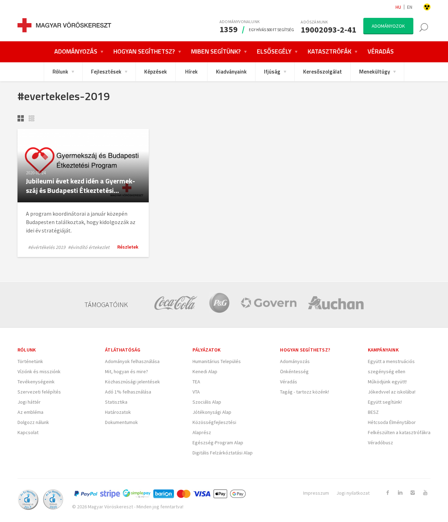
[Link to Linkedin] (400, 492)
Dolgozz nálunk (33, 422)
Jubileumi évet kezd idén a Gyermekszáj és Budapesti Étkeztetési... (80, 185)
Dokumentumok (121, 422)
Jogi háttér (29, 402)
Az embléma (30, 412)
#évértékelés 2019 (46, 247)
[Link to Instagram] (412, 492)
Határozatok (118, 412)
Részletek (127, 247)
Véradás (288, 381)
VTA (196, 392)
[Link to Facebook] (387, 492)
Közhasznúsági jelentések (132, 381)
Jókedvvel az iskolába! (391, 392)
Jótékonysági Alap (211, 412)
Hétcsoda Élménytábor (392, 422)
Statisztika (116, 402)
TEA (196, 381)
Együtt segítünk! (385, 402)
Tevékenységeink (36, 381)
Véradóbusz (380, 442)
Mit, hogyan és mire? (126, 371)
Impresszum (316, 493)
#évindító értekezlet (89, 247)
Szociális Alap (206, 402)
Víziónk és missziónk (39, 371)
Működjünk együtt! (387, 381)
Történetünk (30, 361)
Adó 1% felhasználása (128, 392)
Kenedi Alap (204, 371)
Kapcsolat (28, 432)
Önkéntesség (294, 371)
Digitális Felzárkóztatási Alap (222, 453)
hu (398, 7)
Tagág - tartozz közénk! (304, 392)
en (409, 7)
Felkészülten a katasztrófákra (399, 432)
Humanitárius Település (216, 361)
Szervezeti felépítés (39, 392)
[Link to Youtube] (425, 492)
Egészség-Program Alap (217, 442)
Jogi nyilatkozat (353, 493)
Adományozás (295, 361)
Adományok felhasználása (132, 361)
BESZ (373, 412)
